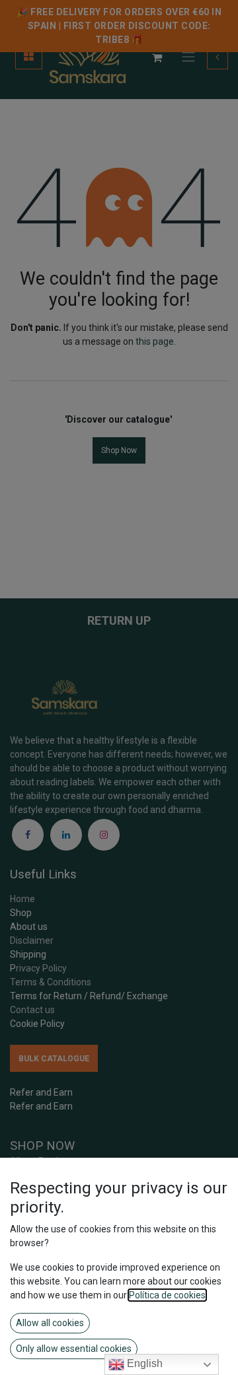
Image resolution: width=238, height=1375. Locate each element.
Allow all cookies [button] (50, 1323)
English (143, 1363)
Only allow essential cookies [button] (74, 1348)
